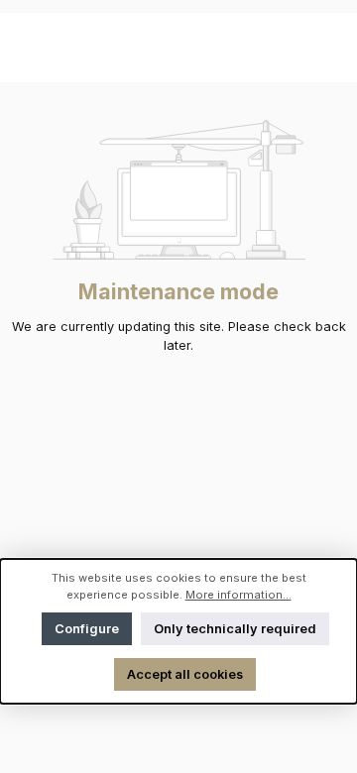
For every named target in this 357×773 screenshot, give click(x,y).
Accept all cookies (185, 674)
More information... (238, 595)
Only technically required (235, 628)
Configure (87, 628)
